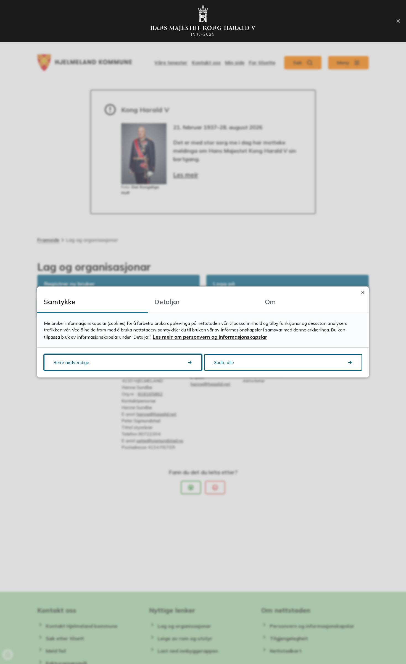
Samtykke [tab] (59, 301)
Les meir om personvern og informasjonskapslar (210, 337)
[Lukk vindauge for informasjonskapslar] (363, 292)
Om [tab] (270, 301)
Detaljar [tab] (167, 301)
